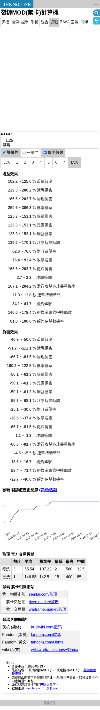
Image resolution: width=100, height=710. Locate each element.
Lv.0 (6, 162)
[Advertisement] (50, 79)
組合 (44, 22)
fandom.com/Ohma (47, 642)
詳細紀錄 (48, 490)
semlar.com (34, 688)
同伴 (84, 22)
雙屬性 (12, 152)
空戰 (74, 22)
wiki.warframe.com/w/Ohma (54, 650)
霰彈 (15, 22)
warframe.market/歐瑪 (47, 609)
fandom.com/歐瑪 (46, 635)
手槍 (34, 22)
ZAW (64, 22)
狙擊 (25, 22)
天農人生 (50, 703)
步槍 (5, 22)
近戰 (54, 22)
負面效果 (55, 152)
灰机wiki (52, 688)
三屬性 (32, 152)
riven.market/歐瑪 (44, 602)
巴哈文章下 (48, 684)
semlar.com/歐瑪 (43, 594)
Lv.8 (74, 162)
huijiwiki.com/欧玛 (46, 627)
